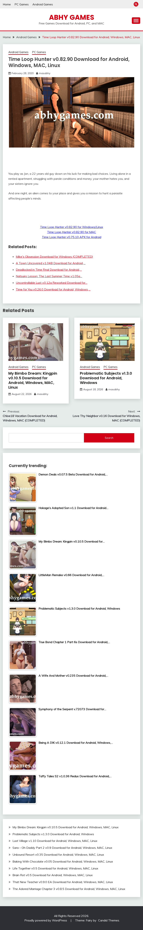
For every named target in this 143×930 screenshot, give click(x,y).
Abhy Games (71, 17)
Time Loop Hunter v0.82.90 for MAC (71, 232)
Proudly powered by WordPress (46, 920)
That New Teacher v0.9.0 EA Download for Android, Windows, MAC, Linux (62, 882)
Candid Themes (108, 920)
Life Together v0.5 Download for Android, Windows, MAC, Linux (55, 868)
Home (7, 4)
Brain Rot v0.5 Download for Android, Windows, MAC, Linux (52, 875)
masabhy (44, 73)
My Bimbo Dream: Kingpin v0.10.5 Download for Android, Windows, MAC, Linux (32, 380)
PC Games (22, 4)
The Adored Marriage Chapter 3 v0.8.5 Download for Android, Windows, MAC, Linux (68, 889)
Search (109, 437)
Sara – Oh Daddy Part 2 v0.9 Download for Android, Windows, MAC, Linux (62, 848)
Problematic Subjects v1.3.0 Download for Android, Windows (106, 378)
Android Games (42, 4)
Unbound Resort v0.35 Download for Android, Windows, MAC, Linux (58, 854)
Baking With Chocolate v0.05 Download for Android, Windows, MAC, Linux (62, 861)
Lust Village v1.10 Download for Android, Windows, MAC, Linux (54, 841)
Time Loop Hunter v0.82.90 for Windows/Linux (71, 227)
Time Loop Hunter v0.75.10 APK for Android (71, 237)
